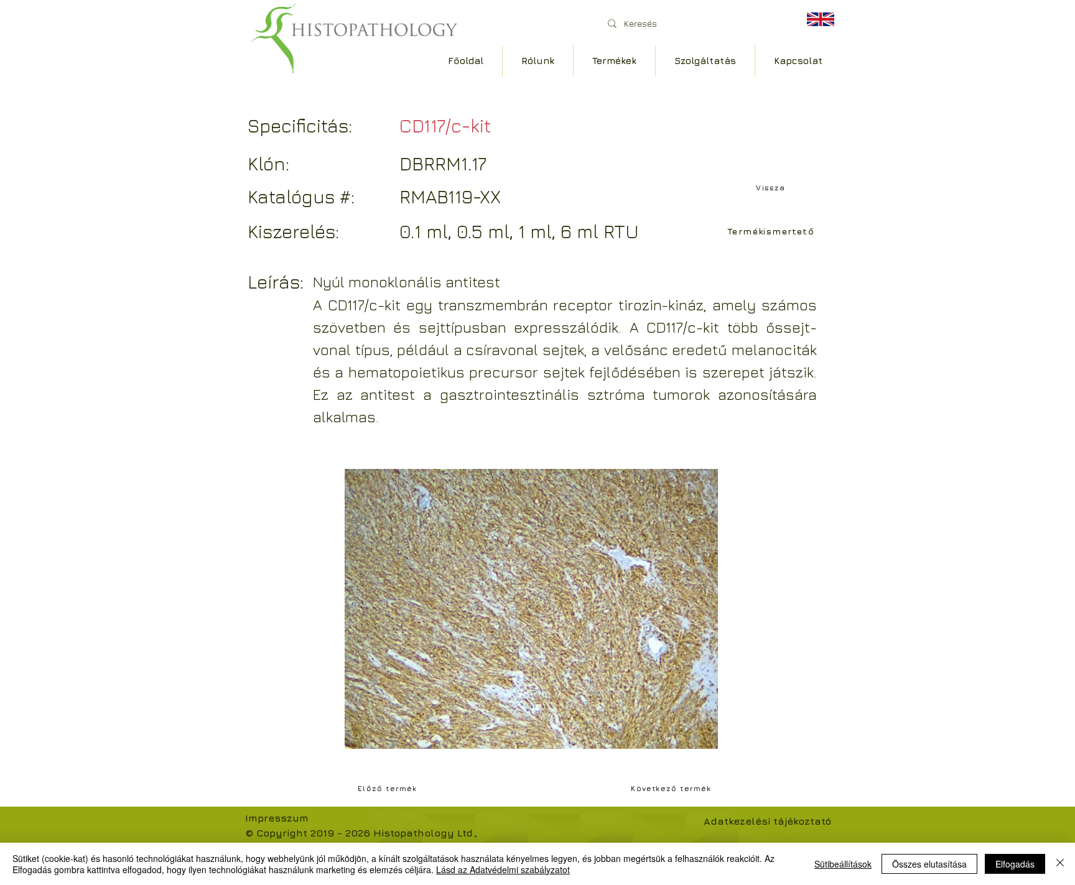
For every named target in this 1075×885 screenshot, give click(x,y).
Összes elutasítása (929, 864)
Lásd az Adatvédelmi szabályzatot (503, 869)
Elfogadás (1015, 864)
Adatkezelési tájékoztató (767, 821)
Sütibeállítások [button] (843, 864)
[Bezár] (1060, 864)
